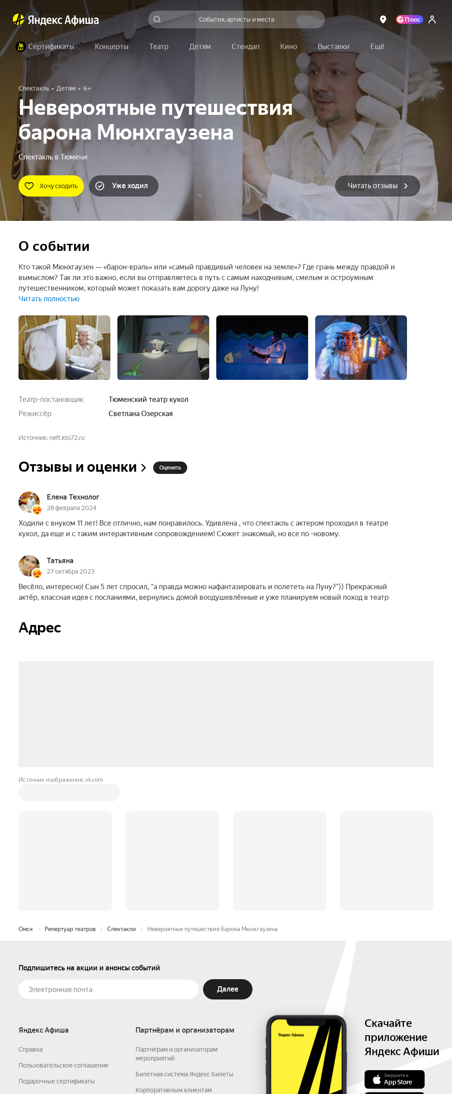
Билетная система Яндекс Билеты (185, 940)
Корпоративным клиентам (174, 956)
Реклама (189, 1068)
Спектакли (121, 795)
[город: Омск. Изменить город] (383, 19)
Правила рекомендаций (53, 995)
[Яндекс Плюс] (409, 19)
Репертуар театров (70, 795)
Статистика (150, 1068)
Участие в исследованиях (55, 979)
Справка (30, 915)
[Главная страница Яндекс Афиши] (18, 19)
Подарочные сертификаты (57, 947)
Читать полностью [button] (49, 299)
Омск (26, 795)
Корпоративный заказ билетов (180, 972)
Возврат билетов (43, 963)
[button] (377, 47)
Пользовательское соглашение (64, 931)
